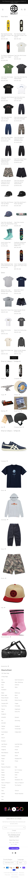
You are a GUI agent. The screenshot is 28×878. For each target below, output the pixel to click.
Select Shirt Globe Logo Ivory (7, 351)
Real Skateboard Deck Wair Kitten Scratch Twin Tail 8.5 (20, 35)
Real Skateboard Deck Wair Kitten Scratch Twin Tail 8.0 (7, 35)
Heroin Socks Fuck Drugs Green (6, 243)
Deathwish (17, 709)
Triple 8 (3, 787)
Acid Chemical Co (19, 680)
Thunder (3, 785)
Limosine (3, 746)
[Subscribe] (23, 827)
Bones (16, 698)
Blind (16, 695)
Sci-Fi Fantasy (18, 770)
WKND (3, 793)
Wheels (16, 395)
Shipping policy (21, 874)
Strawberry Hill (18, 780)
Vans (2, 790)
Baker (2, 693)
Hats (2, 607)
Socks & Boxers (5, 637)
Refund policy (21, 872)
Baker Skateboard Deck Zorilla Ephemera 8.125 (7, 264)
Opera (16, 755)
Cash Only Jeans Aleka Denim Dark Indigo (7, 138)
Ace (2, 680)
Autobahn (3, 689)
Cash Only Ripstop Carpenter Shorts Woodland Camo (6, 182)
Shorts (2, 578)
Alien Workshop (19, 682)
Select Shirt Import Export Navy (19, 290)
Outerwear (3, 520)
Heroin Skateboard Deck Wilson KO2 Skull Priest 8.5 (20, 265)
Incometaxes (4, 732)
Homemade (18, 728)
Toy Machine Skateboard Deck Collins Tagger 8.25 (7, 57)
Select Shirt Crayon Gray (7, 310)
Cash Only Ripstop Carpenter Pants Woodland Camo (19, 139)
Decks (2, 378)
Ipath (2, 734)
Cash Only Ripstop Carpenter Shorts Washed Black (19, 182)
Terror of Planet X (5, 782)
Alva (2, 685)
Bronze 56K (4, 700)
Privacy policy (7, 874)
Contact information (14, 876)
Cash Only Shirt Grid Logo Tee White (19, 98)
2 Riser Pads (4, 676)
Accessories (4, 666)
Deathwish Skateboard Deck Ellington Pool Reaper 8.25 (20, 244)
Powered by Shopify (14, 872)
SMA (16, 775)
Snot (16, 777)
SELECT (8, 872)
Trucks (2, 395)
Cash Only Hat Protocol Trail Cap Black (7, 203)
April (2, 687)
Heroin (3, 728)
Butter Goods (18, 700)
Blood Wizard (4, 698)
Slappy (3, 775)
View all (14, 357)
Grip (2, 427)
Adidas (3, 682)
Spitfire (3, 780)
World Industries (19, 793)
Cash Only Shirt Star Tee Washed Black (20, 77)
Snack (2, 777)
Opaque (3, 755)
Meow (16, 749)
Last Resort (4, 744)
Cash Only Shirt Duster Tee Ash (20, 56)
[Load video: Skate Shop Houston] (14, 809)
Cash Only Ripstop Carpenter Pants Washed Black (6, 160)
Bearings (3, 411)
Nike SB (17, 752)
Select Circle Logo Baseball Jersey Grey (6, 290)
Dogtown (3, 714)
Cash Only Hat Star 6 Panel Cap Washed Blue (7, 223)
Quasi (2, 764)
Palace (3, 758)
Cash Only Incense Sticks (19, 223)
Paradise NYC (18, 758)
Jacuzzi (3, 737)
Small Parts (17, 411)
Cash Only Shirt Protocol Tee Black (7, 98)
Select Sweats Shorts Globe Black (19, 310)
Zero (2, 799)
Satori (2, 770)
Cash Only (4, 706)
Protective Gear (18, 427)
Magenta (3, 749)
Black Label (4, 695)
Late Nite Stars (18, 744)
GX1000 (3, 723)
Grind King (17, 720)
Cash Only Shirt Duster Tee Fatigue (7, 77)
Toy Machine (18, 785)
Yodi (2, 796)
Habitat (3, 726)
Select (2, 772)
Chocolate (17, 706)
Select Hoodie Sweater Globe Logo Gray (20, 351)
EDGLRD (3, 717)
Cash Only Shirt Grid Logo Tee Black (6, 118)
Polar (2, 761)
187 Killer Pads (5, 673)
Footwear (3, 461)
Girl (2, 720)
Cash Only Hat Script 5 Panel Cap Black (20, 203)
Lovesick (17, 746)
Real (16, 767)
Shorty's (17, 772)
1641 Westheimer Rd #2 (14, 834)
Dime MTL (17, 711)
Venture (17, 790)
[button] (2, 9)
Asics (16, 687)
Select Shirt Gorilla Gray (20, 330)
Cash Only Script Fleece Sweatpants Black (20, 159)
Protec (16, 761)
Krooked (3, 741)
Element (17, 717)
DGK (2, 711)
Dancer (3, 709)
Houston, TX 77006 (14, 836)
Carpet (16, 703)
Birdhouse (17, 693)
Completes (17, 378)
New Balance (4, 752)
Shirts (2, 490)
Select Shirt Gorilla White (6, 331)
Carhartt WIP (4, 703)
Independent (18, 732)
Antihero (17, 685)
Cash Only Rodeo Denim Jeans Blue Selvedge (20, 118)
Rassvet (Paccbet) (5, 767)
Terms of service (14, 874)
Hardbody (17, 726)
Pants (2, 549)
